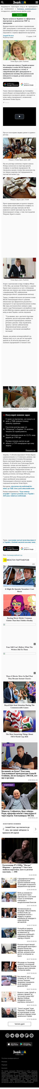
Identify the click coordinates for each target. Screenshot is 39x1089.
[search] (2, 2)
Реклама (4, 1061)
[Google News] (22, 1036)
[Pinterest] (32, 1036)
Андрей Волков (8, 35)
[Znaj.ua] (19, 2)
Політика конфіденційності (10, 1058)
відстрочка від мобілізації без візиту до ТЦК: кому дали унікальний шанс (18, 487)
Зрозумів (19, 15)
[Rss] (8, 1036)
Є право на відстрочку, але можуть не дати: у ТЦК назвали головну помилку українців (20, 421)
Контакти (4, 1068)
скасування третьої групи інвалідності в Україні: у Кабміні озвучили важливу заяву (19, 541)
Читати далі (19, 1024)
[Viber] (17, 1036)
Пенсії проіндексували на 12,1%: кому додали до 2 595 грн (21, 436)
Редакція (4, 1065)
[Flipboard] (27, 1036)
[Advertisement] (19, 236)
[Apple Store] (13, 1044)
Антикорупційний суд (14, 555)
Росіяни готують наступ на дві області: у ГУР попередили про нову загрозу (20, 443)
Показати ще (31, 450)
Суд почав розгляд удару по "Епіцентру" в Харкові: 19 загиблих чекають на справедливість (19, 429)
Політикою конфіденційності (26, 9)
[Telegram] (12, 1036)
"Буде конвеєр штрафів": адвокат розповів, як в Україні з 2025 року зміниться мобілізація (18, 493)
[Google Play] (25, 1044)
